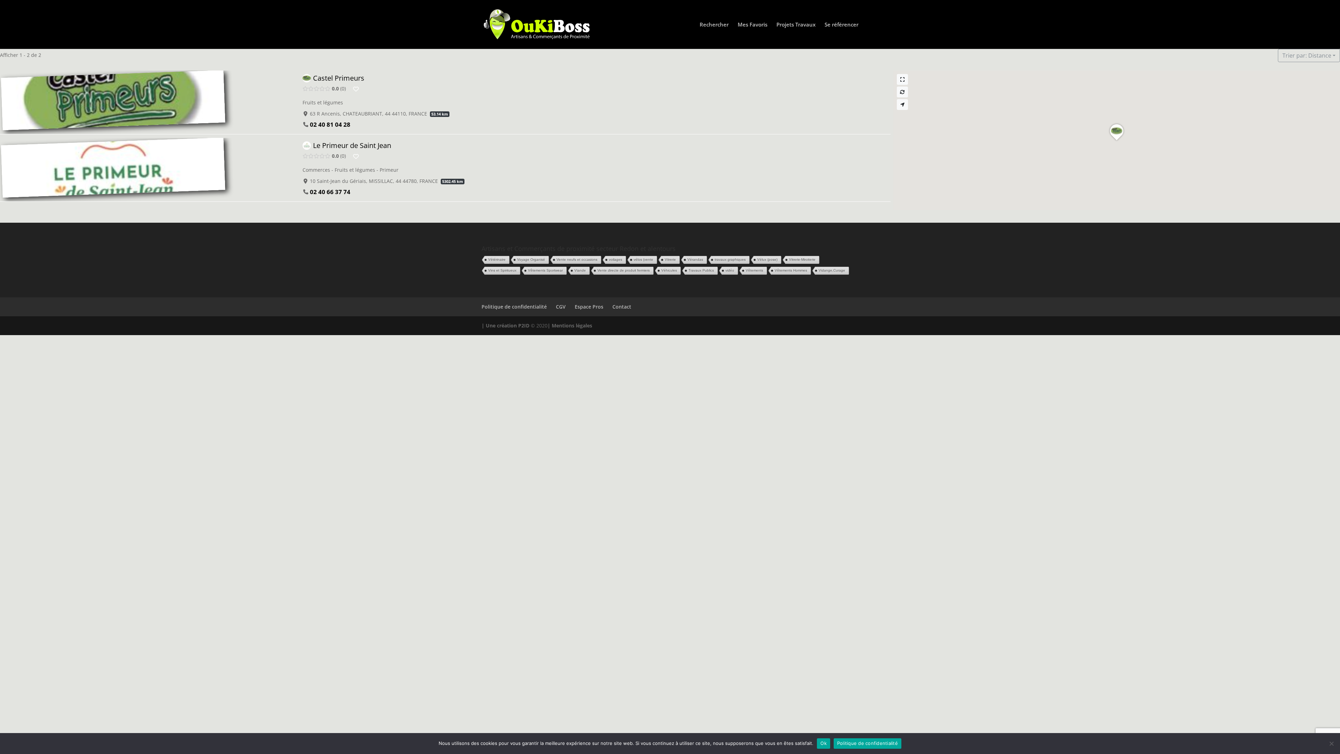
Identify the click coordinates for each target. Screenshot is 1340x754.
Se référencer (841, 25)
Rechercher (714, 25)
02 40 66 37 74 (330, 191)
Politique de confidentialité (514, 306)
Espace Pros (589, 306)
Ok (823, 743)
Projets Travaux (796, 25)
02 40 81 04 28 (330, 124)
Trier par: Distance (1306, 55)
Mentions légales (572, 325)
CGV (561, 306)
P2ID (523, 325)
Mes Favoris (752, 25)
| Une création (500, 325)
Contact (621, 306)
